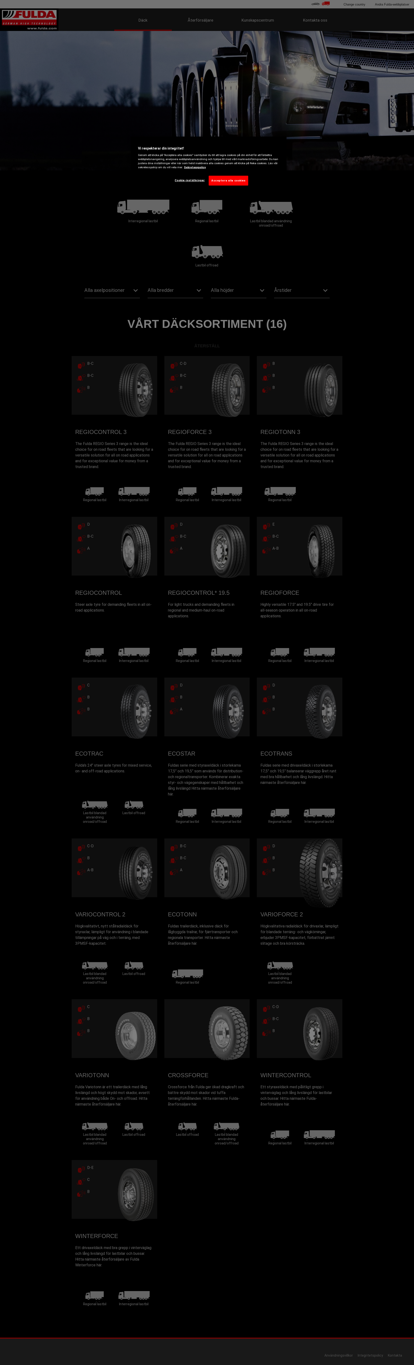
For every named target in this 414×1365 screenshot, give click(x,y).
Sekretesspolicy (195, 167)
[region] (209, 165)
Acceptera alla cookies (228, 180)
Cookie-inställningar (190, 180)
